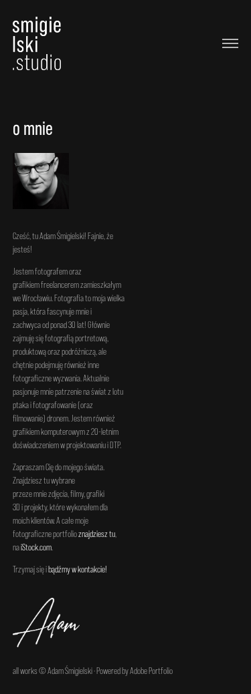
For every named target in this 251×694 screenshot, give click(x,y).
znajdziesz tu (96, 533)
